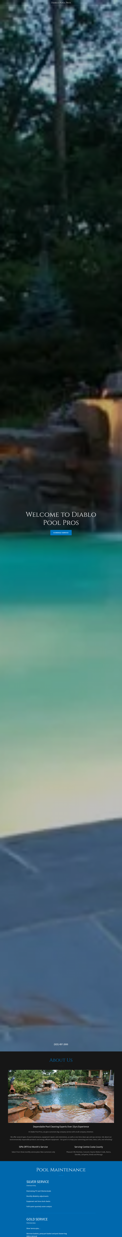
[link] (61, 3)
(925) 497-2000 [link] (61, 1044)
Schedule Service (61, 533)
